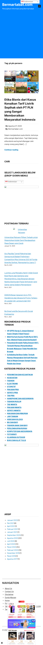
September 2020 (14, 535)
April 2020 (11, 544)
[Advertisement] (21, 33)
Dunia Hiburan (10, 597)
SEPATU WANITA (14, 410)
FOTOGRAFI (12, 434)
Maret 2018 (11, 556)
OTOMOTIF (11, 386)
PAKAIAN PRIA (13, 389)
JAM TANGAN (12, 416)
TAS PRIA (10, 395)
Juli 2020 (11, 541)
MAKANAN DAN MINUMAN (17, 413)
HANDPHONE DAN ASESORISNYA (20, 398)
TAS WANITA (12, 404)
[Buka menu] (39, 6)
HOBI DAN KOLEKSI (15, 419)
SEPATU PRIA (12, 392)
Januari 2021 (12, 532)
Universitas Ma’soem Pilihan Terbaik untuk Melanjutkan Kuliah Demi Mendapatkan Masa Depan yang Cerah (21, 240)
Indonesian (12, 182)
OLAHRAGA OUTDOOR (16, 437)
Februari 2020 (12, 550)
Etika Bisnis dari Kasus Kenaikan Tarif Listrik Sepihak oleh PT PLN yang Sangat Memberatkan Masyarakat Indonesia (20, 109)
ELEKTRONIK (12, 383)
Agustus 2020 (12, 538)
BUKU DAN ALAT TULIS (16, 440)
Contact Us (9, 591)
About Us (8, 588)
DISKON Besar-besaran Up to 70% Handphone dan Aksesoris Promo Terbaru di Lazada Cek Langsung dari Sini (20, 298)
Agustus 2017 (12, 559)
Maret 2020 (11, 547)
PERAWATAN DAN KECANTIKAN (20, 374)
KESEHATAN (12, 377)
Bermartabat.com (17, 4)
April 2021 (11, 526)
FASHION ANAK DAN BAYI (17, 425)
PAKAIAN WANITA (14, 407)
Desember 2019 (13, 553)
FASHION (10, 380)
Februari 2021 (12, 529)
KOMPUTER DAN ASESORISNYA (19, 431)
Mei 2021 (10, 523)
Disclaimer (9, 594)
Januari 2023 (12, 520)
